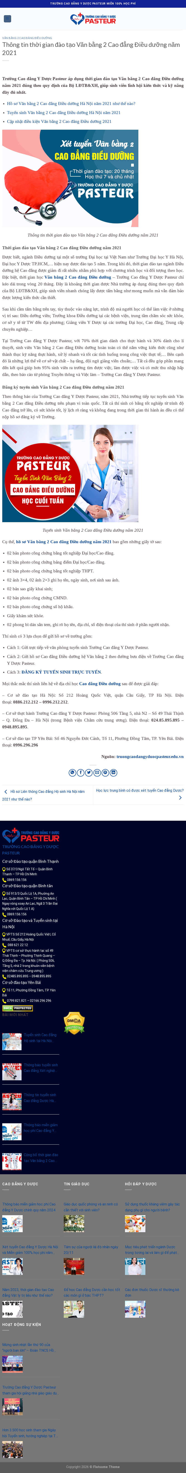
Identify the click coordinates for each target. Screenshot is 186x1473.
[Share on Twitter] (89, 773)
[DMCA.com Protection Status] (17, 1008)
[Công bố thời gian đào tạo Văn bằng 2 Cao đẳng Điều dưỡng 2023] (12, 1161)
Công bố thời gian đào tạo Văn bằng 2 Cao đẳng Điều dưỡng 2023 (41, 1158)
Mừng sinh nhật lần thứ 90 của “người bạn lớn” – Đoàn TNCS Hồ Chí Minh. (28, 1348)
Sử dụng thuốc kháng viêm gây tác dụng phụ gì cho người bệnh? (152, 1207)
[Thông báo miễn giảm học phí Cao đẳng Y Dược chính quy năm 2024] (12, 1131)
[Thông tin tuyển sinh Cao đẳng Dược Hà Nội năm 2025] (12, 1101)
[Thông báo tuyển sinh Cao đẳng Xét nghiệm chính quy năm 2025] (12, 1071)
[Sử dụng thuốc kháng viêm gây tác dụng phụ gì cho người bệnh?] (135, 1223)
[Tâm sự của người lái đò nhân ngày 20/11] (74, 1266)
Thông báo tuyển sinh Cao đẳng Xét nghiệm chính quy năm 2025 (41, 1068)
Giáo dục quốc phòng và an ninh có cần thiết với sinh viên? (91, 1207)
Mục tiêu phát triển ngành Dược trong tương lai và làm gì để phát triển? (151, 1250)
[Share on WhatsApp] (72, 773)
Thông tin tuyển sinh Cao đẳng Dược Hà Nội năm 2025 (40, 1098)
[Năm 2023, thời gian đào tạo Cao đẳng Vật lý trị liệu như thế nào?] (12, 1309)
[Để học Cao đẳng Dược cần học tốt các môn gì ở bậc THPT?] (74, 1309)
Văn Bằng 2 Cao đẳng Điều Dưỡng (27, 37)
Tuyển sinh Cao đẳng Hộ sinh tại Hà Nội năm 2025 (40, 1038)
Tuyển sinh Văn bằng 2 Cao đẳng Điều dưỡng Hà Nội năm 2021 (64, 112)
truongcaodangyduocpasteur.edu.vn (150, 756)
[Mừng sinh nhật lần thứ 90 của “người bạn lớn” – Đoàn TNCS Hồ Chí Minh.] (12, 1364)
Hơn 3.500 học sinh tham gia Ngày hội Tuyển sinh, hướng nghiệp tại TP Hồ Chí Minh (30, 1433)
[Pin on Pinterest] (105, 773)
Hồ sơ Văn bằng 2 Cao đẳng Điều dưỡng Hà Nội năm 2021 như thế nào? (71, 103)
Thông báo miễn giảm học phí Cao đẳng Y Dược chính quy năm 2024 (41, 1128)
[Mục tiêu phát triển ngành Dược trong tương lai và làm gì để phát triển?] (135, 1266)
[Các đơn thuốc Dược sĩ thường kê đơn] (135, 1309)
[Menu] (7, 19)
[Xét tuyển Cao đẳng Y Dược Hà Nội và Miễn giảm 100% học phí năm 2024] (12, 1266)
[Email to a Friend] (97, 773)
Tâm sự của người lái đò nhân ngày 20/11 (91, 1250)
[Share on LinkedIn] (113, 773)
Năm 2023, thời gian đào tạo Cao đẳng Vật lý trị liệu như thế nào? (28, 1293)
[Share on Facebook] (80, 773)
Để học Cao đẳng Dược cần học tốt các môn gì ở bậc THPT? (92, 1293)
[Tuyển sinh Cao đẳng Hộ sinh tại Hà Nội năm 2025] (12, 1041)
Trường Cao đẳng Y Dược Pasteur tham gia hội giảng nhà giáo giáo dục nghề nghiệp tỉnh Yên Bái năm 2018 (30, 1390)
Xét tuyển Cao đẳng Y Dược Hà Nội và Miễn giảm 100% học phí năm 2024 (30, 1250)
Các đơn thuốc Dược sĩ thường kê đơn (152, 1293)
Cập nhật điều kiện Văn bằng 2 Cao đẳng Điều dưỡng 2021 (59, 121)
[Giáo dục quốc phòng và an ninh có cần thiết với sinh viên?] (74, 1223)
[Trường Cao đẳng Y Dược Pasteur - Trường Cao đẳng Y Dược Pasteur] (93, 19)
